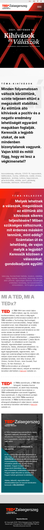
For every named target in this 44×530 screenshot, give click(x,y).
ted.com (23, 371)
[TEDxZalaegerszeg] (14, 7)
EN (34, 1)
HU (30, 1)
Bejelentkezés (22, 519)
